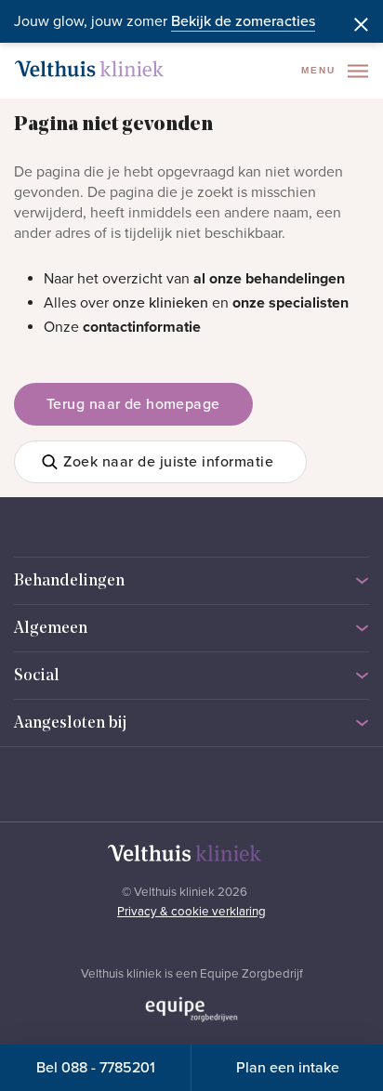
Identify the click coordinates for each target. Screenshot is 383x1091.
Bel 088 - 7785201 (95, 1067)
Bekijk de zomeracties (243, 21)
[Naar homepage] (89, 69)
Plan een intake (287, 1067)
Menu (320, 70)
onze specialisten (290, 303)
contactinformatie (142, 327)
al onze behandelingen (269, 278)
